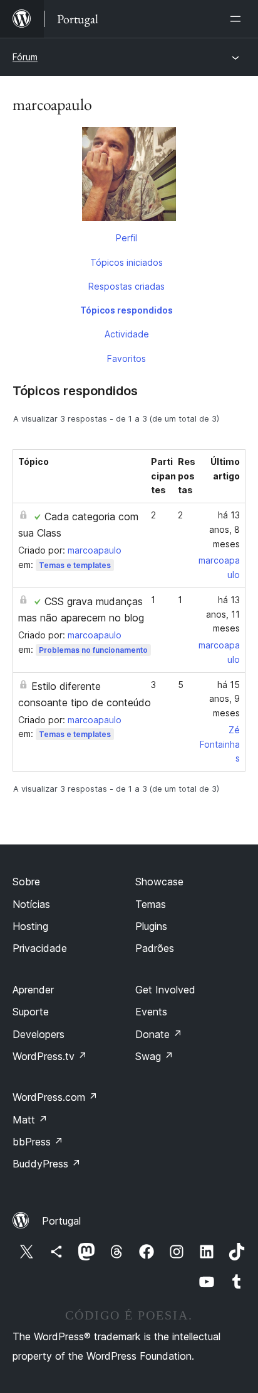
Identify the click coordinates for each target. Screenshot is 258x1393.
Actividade (127, 334)
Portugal (61, 1221)
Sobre (26, 881)
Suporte (31, 1011)
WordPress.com (55, 1097)
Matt (30, 1119)
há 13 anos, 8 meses (224, 529)
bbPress (38, 1141)
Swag (154, 1056)
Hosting (30, 926)
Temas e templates (75, 565)
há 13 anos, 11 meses (223, 614)
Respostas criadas (126, 286)
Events (151, 1011)
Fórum (25, 57)
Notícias (31, 904)
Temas (150, 904)
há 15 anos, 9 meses (224, 699)
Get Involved (165, 989)
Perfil (126, 237)
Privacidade (40, 948)
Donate (158, 1034)
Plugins (151, 926)
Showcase (159, 881)
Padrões (154, 948)
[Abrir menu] (238, 19)
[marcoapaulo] (129, 176)
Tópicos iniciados (126, 262)
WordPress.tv (50, 1056)
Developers (38, 1034)
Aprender (33, 989)
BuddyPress (47, 1163)
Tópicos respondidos (126, 310)
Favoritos (126, 358)
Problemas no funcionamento (93, 650)
